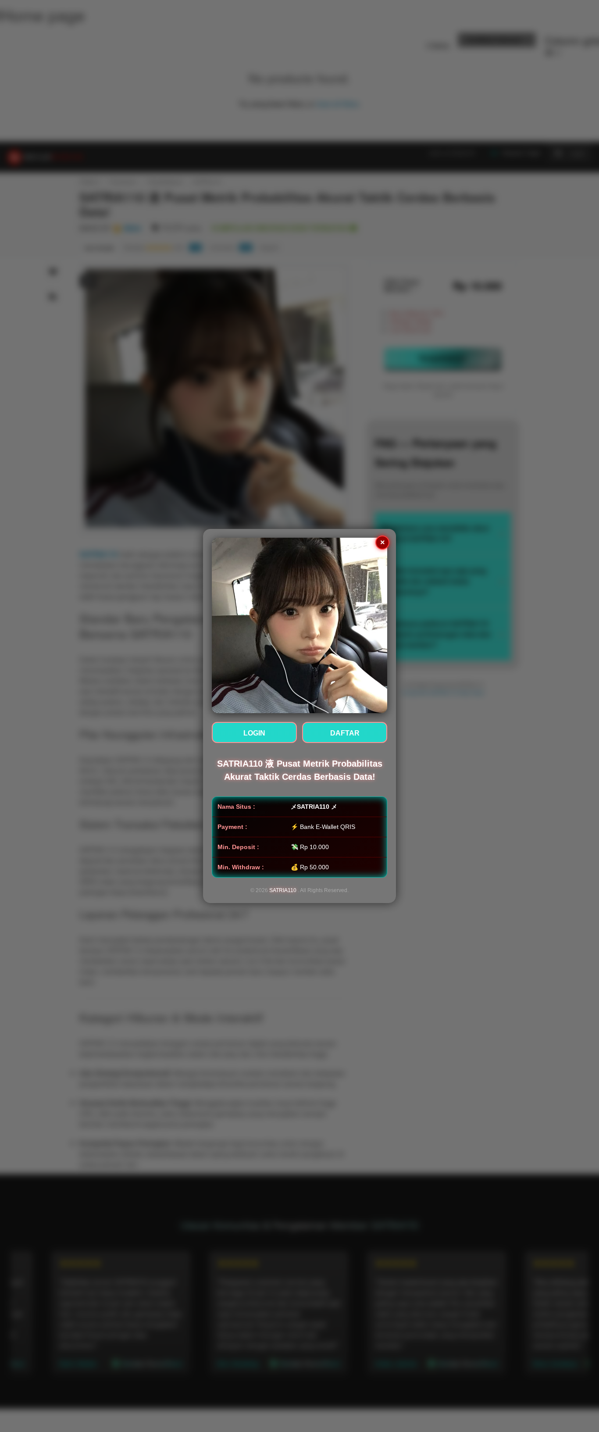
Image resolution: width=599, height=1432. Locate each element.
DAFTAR (345, 733)
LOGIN (254, 733)
